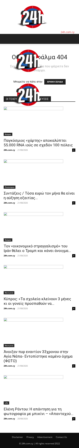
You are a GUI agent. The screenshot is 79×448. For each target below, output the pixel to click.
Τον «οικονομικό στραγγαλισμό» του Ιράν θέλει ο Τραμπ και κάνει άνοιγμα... (37, 248)
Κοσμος (8, 134)
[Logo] (27, 76)
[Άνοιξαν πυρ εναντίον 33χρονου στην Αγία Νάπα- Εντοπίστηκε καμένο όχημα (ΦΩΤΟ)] (39, 332)
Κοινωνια (9, 292)
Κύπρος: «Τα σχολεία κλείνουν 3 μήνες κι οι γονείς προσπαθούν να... (37, 301)
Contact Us (61, 437)
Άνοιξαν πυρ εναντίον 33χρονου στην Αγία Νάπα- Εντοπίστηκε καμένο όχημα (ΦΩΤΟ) (38, 356)
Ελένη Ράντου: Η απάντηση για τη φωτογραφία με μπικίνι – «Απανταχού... (38, 411)
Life (6, 403)
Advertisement (44, 437)
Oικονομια (9, 187)
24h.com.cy (9, 150)
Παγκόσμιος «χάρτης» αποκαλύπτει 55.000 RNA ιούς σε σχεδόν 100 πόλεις (38, 142)
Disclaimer (17, 437)
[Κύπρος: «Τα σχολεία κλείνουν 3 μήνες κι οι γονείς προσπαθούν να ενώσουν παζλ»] (39, 279)
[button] (6, 39)
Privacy (30, 437)
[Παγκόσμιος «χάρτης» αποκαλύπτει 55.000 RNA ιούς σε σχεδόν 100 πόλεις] (39, 121)
